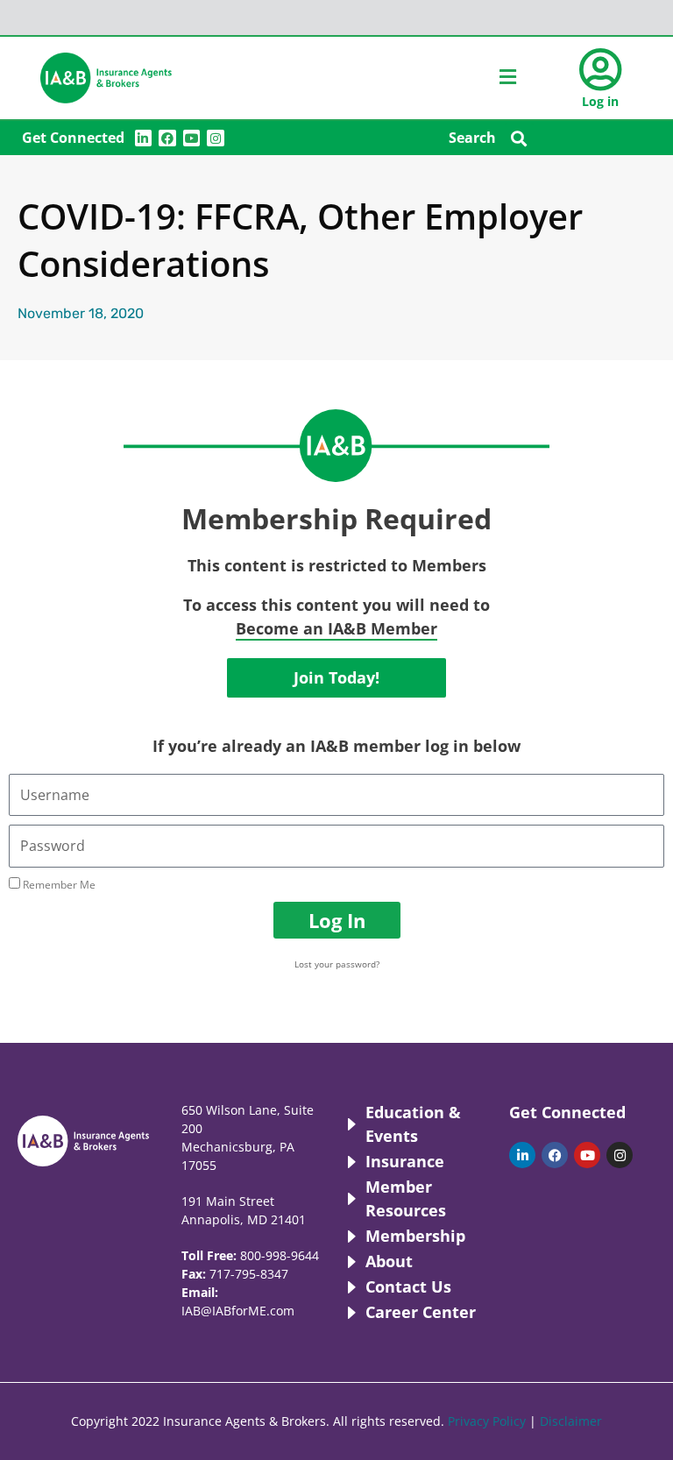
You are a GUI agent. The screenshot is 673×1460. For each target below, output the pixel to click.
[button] (519, 138)
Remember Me (58, 884)
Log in (600, 101)
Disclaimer (571, 1421)
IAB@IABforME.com (237, 1310)
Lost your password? (336, 964)
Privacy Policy (487, 1421)
